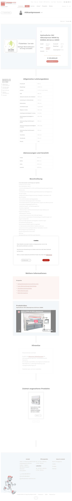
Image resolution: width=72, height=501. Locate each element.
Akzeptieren (46, 260)
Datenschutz (49, 254)
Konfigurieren (25, 260)
